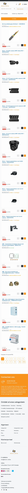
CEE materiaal (19, 408)
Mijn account (3, 442)
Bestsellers (16, 430)
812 (20, 362)
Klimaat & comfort (5, 416)
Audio (23, 414)
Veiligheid (16, 411)
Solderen (12, 414)
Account (16, 4)
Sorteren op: (14, 13)
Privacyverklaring (5, 483)
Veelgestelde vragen (18, 428)
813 (24, 362)
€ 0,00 (20, 4)
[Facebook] (1, 489)
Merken (2, 430)
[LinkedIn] (6, 489)
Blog (2, 433)
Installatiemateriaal (5, 405)
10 (14, 362)
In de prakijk (18, 414)
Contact (2, 435)
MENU (25, 4)
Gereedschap (10, 411)
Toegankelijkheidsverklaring (7, 487)
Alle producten (20, 8)
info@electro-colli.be (6, 459)
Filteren (14, 18)
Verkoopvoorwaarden (6, 481)
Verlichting (18, 405)
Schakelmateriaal (5, 414)
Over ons (16, 433)
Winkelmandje (17, 442)
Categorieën (3, 428)
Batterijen (3, 411)
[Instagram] (4, 489)
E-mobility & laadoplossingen (8, 408)
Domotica (13, 405)
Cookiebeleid (4, 485)
